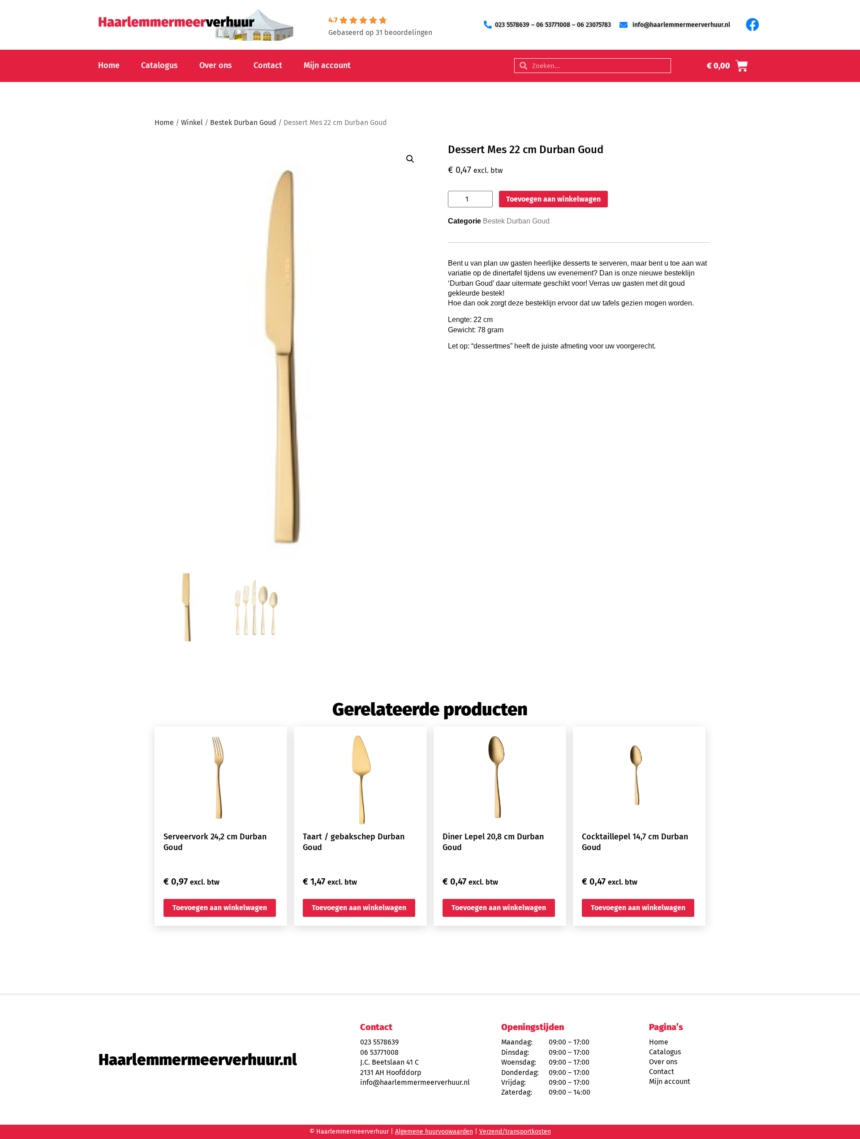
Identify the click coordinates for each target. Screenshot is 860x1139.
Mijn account (327, 65)
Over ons (215, 65)
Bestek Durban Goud (243, 122)
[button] (410, 159)
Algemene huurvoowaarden (434, 1131)
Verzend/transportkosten (515, 1131)
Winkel (192, 122)
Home (109, 65)
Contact (268, 65)
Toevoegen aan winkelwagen (553, 199)
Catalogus (159, 65)
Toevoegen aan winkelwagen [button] (219, 907)
